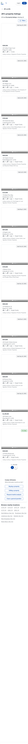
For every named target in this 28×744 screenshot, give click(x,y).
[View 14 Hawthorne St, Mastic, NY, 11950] (14, 292)
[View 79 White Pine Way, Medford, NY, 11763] (14, 180)
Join (24, 3)
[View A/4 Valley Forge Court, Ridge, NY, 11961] (14, 33)
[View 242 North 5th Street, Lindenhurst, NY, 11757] (14, 106)
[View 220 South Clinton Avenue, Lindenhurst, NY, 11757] (14, 327)
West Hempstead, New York (8, 518)
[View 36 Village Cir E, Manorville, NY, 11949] (14, 69)
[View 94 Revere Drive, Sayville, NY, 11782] (14, 365)
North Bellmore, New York (7, 513)
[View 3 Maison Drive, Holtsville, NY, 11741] (14, 255)
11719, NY (10, 507)
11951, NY (16, 510)
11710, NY (3, 507)
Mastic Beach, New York (7, 521)
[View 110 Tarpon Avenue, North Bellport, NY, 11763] (14, 143)
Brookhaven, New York (20, 513)
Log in (18, 3)
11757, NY (16, 507)
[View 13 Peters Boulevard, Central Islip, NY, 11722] (14, 439)
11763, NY (23, 507)
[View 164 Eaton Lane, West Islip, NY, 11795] (14, 402)
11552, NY (10, 510)
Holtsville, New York (18, 516)
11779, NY (3, 510)
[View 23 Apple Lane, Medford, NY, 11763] (14, 218)
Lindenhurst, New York (6, 516)
